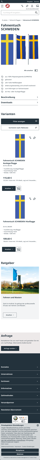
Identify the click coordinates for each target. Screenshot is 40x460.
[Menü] (2, 6)
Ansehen (9, 315)
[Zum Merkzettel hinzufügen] (34, 138)
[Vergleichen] (22, 6)
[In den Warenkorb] (18, 188)
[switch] (23, 421)
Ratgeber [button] (30, 1)
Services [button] (36, 1)
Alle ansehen (28, 70)
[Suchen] (36, 12)
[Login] (32, 6)
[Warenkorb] (37, 6)
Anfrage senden (9, 348)
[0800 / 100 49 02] (2, 1)
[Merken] (27, 6)
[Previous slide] (2, 20)
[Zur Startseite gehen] (13, 6)
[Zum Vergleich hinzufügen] (30, 138)
